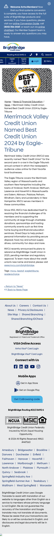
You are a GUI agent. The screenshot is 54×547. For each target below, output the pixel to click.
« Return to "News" (13, 286)
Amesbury (8, 450)
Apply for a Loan (23, 61)
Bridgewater (25, 450)
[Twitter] (26, 367)
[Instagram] (38, 367)
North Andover (10, 468)
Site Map (13, 314)
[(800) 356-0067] (31, 54)
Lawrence (8, 463)
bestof (20, 271)
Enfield (37, 454)
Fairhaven (8, 459)
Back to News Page (17, 289)
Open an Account (12, 61)
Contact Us (39, 305)
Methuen (42, 463)
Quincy (6, 472)
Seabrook (20, 472)
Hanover (23, 459)
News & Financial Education (28, 101)
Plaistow (28, 468)
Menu (49, 61)
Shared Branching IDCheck (27, 319)
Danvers (7, 454)
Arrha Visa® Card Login (27, 348)
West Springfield (26, 485)
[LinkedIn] (21, 367)
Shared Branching (32, 314)
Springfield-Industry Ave (16, 476)
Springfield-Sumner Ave (16, 481)
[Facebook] (15, 367)
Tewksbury (40, 481)
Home (8, 101)
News (7, 105)
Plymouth (42, 468)
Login (36, 61)
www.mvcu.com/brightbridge (19, 265)
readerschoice (12, 274)
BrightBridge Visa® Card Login (27, 354)
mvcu (13, 271)
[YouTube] (32, 367)
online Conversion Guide (26, 23)
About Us (10, 305)
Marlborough (25, 463)
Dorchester (22, 454)
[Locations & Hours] (37, 54)
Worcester (46, 485)
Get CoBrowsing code (27, 399)
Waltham (7, 485)
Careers (24, 305)
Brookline (42, 450)
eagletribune (32, 271)
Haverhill (37, 459)
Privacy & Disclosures (30, 310)
